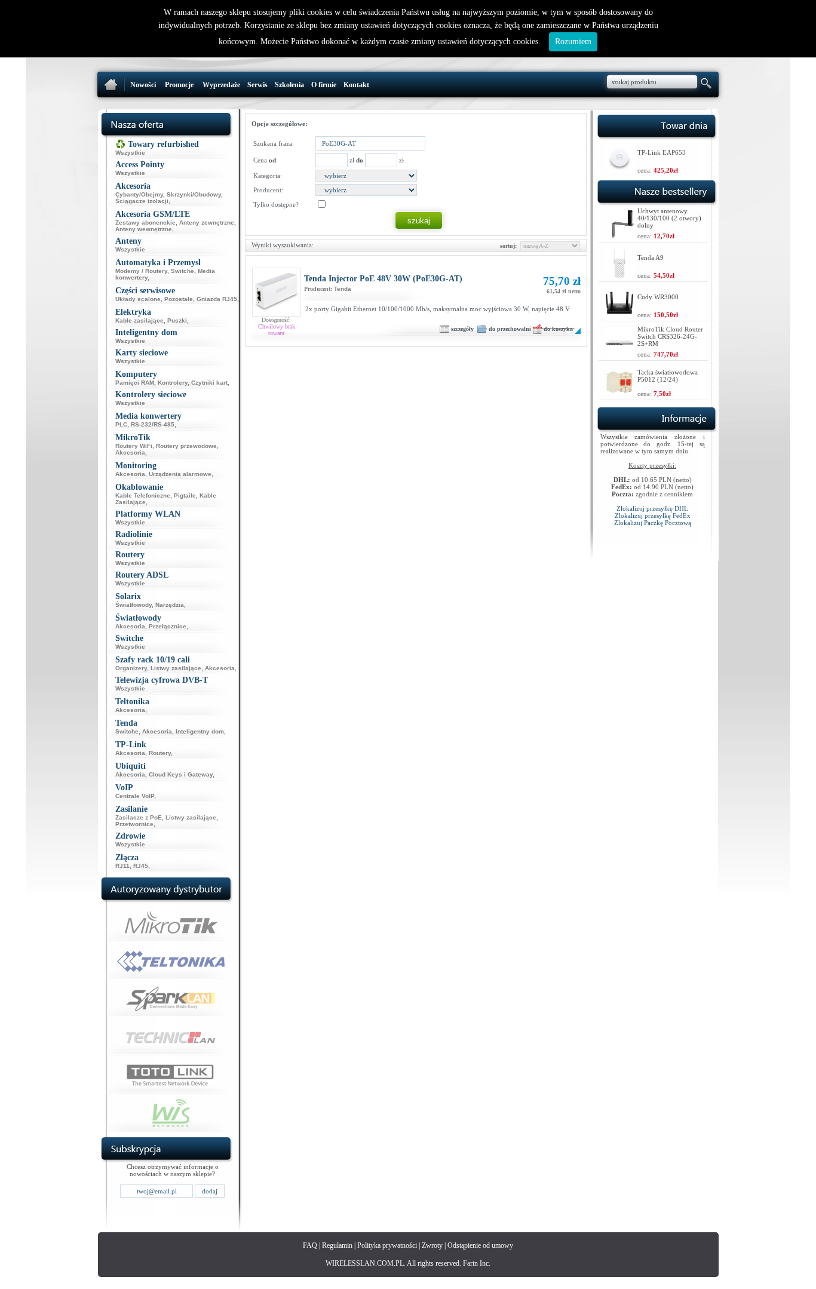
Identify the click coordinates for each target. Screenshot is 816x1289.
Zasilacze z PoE (138, 817)
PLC (121, 424)
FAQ (310, 1245)
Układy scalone (138, 299)
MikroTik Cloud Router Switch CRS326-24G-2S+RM (670, 336)
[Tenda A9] (619, 275)
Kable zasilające (139, 320)
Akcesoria (130, 452)
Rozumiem (573, 41)
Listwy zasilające (176, 668)
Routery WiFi (133, 446)
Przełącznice (167, 626)
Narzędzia (169, 604)
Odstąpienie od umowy (480, 1245)
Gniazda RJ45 (217, 299)
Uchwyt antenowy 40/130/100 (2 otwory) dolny (669, 218)
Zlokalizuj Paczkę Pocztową (652, 522)
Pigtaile (185, 495)
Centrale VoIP (134, 796)
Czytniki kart (209, 382)
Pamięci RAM (134, 382)
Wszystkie (130, 152)
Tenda (342, 289)
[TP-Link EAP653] (619, 170)
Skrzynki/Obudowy (194, 194)
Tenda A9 (650, 257)
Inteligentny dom (200, 731)
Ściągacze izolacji (141, 201)
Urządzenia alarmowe (180, 474)
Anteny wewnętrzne (143, 229)
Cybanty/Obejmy (139, 194)
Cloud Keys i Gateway (181, 774)
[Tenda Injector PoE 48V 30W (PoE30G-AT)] (276, 313)
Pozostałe (178, 299)
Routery (160, 753)
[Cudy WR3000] (619, 314)
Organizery (131, 668)
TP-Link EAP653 (661, 152)
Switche (182, 271)
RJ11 (122, 866)
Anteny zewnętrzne (206, 222)
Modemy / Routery (141, 271)
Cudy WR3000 (658, 296)
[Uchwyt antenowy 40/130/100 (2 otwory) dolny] (622, 236)
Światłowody (133, 604)
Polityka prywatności (387, 1245)
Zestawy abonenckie (145, 222)
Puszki (177, 320)
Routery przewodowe (186, 446)
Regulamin (337, 1245)
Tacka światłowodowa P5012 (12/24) (667, 376)
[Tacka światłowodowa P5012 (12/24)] (619, 391)
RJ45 (140, 866)
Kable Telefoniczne (142, 495)
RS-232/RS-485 (152, 424)
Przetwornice (134, 824)
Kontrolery (173, 382)
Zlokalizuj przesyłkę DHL (652, 508)
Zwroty (432, 1245)
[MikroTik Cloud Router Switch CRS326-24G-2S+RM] (619, 354)
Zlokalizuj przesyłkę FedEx (653, 515)
